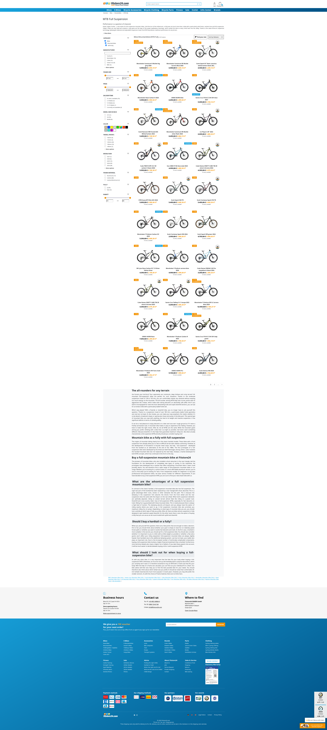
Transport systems (149, 652)
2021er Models (128, 667)
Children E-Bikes (128, 650)
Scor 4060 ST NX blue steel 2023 (177, 166)
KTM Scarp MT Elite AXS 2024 (148, 200)
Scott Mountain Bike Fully (152, 577)
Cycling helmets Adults (212, 650)
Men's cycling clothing (211, 645)
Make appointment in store (112, 613)
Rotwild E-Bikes (169, 645)
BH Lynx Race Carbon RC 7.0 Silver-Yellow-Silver (148, 269)
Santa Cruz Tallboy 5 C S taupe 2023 (177, 302)
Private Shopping (169, 669)
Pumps (146, 650)
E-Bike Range (148, 671)
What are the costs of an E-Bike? (153, 669)
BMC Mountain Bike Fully (116, 577)
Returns (187, 667)
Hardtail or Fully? (149, 665)
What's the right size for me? (152, 667)
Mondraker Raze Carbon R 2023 (148, 98)
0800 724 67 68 (153, 604)
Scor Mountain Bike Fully (178, 579)
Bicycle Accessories (132, 10)
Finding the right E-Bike (151, 663)
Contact (167, 671)
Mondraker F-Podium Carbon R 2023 (177, 338)
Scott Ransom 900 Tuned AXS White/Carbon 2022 (148, 133)
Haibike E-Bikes (169, 648)
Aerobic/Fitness (107, 671)
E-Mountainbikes (128, 643)
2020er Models (128, 665)
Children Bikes (107, 650)
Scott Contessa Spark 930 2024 (177, 234)
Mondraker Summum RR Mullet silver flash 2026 (177, 133)
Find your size (201, 37)
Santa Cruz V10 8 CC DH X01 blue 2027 (206, 99)
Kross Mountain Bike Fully (186, 577)
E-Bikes (117, 10)
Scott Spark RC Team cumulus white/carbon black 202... (206, 65)
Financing (188, 669)
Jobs (166, 665)
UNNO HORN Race (148, 337)
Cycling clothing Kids (211, 648)
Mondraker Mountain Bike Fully (205, 577)
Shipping (187, 665)
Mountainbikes (107, 645)
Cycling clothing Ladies (212, 643)
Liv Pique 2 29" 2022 (206, 132)
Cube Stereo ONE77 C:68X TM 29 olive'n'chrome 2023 (148, 303)
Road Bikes (106, 643)
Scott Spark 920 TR (177, 200)
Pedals (187, 643)
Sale (187, 10)
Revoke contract (212, 661)
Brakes (187, 650)
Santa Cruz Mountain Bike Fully (134, 577)
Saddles (187, 648)
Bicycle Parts (168, 10)
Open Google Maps (191, 610)
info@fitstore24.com (155, 607)
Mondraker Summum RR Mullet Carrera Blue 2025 (177, 65)
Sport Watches (107, 667)
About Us (167, 663)
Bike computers (148, 645)
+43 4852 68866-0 (154, 601)
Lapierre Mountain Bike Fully (161, 579)
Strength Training (108, 665)
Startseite (105, 13)
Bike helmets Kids (210, 652)
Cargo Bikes (127, 652)
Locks (145, 643)
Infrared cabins (107, 669)
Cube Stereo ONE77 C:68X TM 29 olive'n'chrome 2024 (206, 167)
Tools (145, 648)
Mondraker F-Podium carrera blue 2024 (177, 269)
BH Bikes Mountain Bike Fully (195, 579)
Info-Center (205, 10)
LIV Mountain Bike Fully (128, 579)
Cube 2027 (106, 654)
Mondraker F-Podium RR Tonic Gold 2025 (148, 372)
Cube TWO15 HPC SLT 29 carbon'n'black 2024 (148, 167)
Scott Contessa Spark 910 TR (206, 200)
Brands (217, 10)
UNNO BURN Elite (177, 98)
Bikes (109, 10)
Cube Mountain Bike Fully (169, 577)
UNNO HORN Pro (177, 371)
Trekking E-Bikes (128, 648)
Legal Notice (201, 715)
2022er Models (128, 669)
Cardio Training (107, 663)
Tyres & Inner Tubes (190, 645)
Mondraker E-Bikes (170, 650)
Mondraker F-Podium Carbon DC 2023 (148, 235)
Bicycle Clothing (151, 10)
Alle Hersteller (116, 581)
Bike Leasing (188, 671)
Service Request (169, 667)
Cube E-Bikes (168, 643)
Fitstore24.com (166, 720)
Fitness (179, 10)
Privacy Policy (218, 715)
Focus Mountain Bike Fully (144, 579)
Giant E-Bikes (168, 652)
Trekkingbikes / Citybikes (110, 648)
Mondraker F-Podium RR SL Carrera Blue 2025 (206, 303)
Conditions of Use (190, 663)
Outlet (195, 10)
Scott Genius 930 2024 (206, 371)
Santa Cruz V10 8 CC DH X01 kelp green (206, 338)
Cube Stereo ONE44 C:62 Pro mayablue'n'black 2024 (206, 269)
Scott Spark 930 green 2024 (206, 234)
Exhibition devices (129, 663)
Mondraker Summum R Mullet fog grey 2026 (148, 65)
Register (220, 624)
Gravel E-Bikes (128, 645)
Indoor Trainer (107, 652)
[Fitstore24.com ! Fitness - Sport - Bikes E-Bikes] (116, 4)
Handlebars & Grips (190, 652)
